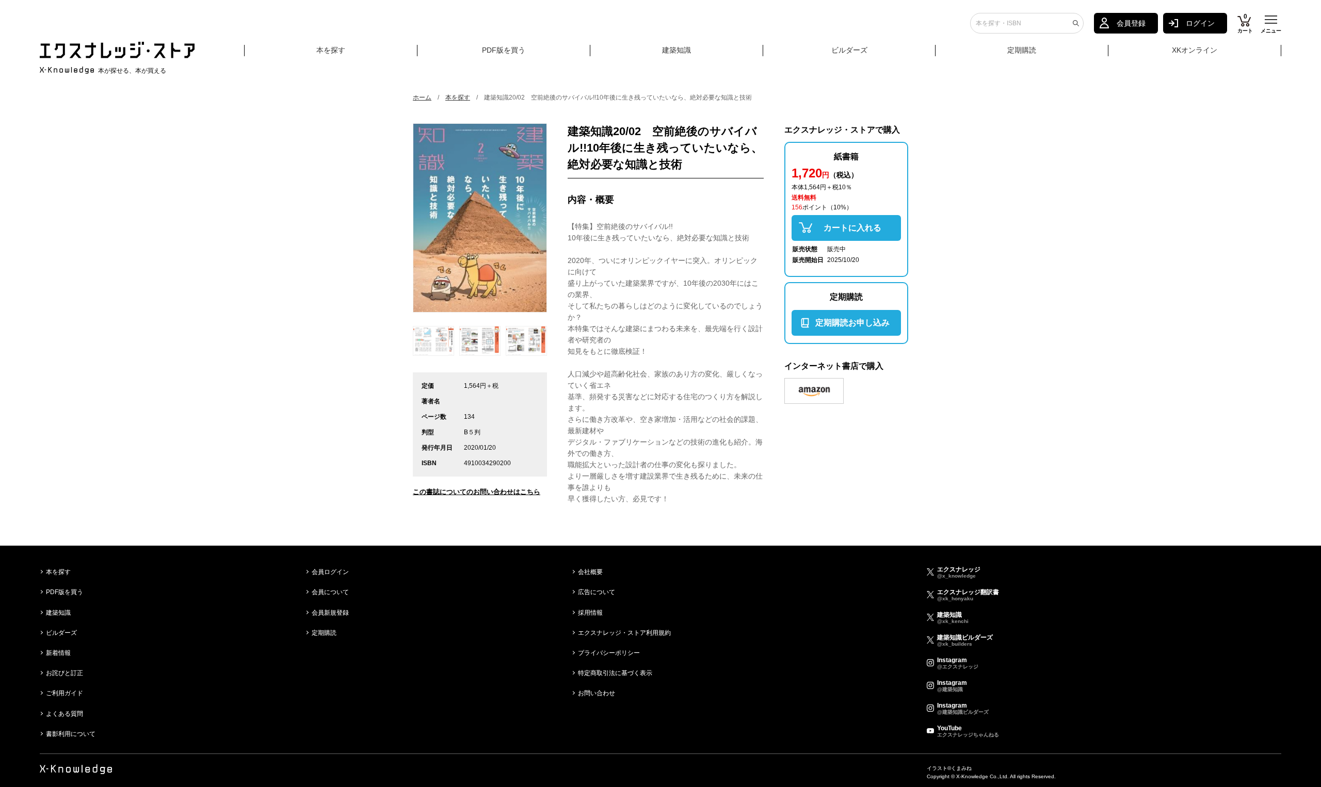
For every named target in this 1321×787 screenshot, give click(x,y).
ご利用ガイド (64, 693)
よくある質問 (64, 713)
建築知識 (676, 50)
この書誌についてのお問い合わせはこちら (476, 492)
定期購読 (1021, 50)
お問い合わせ (596, 693)
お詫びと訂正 (64, 673)
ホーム (422, 97)
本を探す (330, 50)
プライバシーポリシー (609, 653)
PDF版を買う (503, 50)
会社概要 (590, 572)
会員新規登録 (330, 612)
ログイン (1200, 23)
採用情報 (590, 612)
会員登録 (1131, 23)
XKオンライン (1194, 50)
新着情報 (58, 653)
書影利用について (70, 733)
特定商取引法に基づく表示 (615, 673)
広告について (596, 592)
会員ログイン (330, 572)
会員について (330, 592)
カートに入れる (852, 227)
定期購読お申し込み (852, 322)
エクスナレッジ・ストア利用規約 (624, 632)
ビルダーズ (849, 50)
